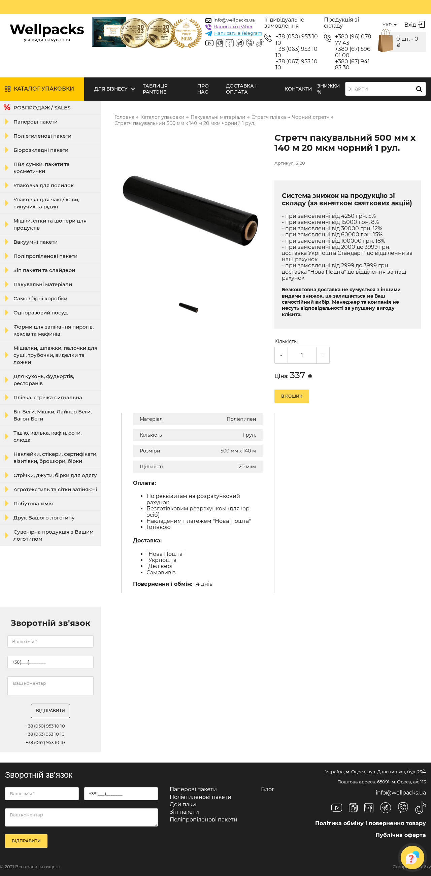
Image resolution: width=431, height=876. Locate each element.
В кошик (291, 396)
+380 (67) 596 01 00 (352, 52)
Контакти (298, 89)
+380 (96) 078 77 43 (353, 40)
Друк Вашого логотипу (44, 517)
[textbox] (360, 89)
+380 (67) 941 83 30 (352, 65)
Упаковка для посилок (43, 185)
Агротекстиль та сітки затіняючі (55, 489)
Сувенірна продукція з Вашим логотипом (53, 535)
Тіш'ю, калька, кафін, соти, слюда (47, 436)
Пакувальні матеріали (42, 284)
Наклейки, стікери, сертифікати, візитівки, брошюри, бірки (55, 457)
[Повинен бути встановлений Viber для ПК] (250, 43)
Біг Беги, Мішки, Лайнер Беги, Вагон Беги (52, 415)
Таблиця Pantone (155, 89)
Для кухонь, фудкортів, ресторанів (43, 379)
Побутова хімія (33, 503)
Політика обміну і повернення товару (370, 823)
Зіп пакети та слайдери (44, 270)
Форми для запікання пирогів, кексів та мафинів (53, 330)
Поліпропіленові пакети (45, 256)
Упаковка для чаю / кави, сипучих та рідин (46, 203)
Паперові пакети (35, 122)
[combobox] (385, 89)
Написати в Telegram (238, 33)
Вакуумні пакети (35, 242)
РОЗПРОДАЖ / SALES (41, 107)
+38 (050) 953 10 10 (296, 40)
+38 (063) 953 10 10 (296, 52)
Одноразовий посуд (40, 312)
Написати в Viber (233, 26)
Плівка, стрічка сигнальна (47, 397)
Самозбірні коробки (40, 298)
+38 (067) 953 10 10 (296, 65)
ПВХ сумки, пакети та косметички (41, 167)
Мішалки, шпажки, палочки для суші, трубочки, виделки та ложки (55, 355)
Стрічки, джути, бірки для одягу (55, 475)
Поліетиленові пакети (42, 136)
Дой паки (183, 804)
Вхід (410, 25)
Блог (267, 789)
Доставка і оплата (241, 89)
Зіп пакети (184, 812)
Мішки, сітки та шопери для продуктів (50, 224)
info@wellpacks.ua (234, 20)
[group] (190, 209)
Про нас (203, 89)
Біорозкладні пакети (40, 150)
